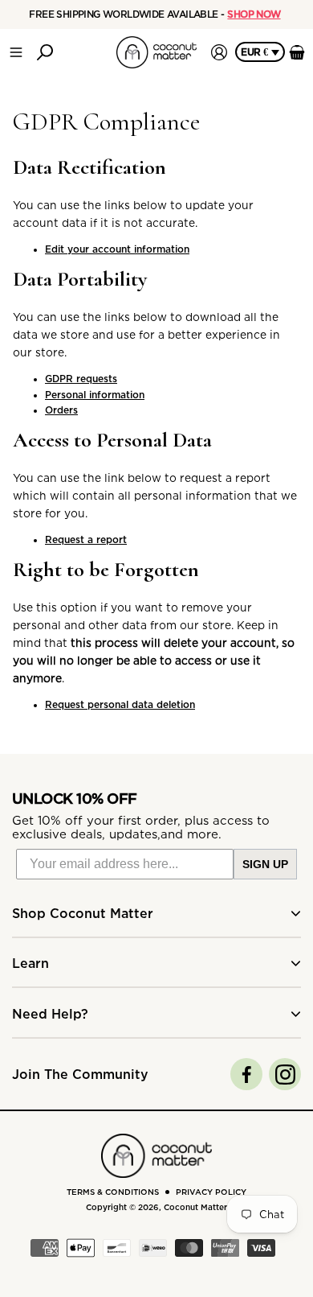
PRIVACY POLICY (211, 1192)
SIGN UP (265, 864)
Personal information (94, 394)
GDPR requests (81, 378)
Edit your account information (117, 249)
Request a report (86, 539)
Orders (61, 410)
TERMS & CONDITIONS (113, 1192)
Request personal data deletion (120, 704)
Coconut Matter (195, 1207)
